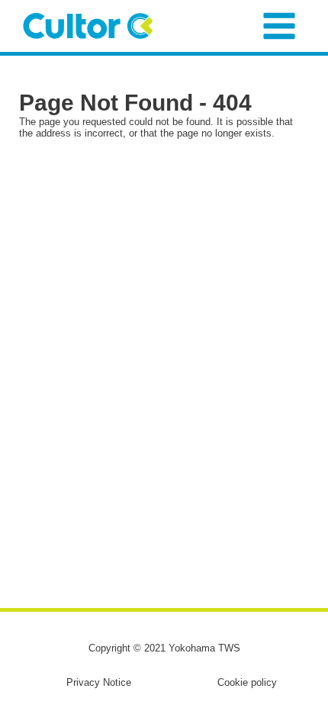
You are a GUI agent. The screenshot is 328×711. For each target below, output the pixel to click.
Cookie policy (247, 682)
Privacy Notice (98, 682)
